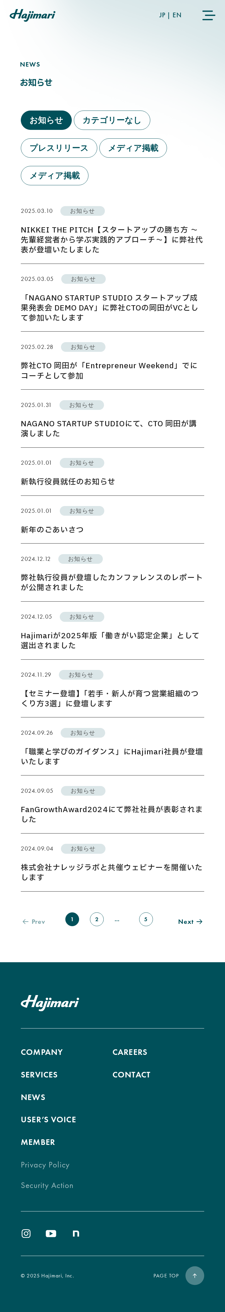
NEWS (33, 1097)
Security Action (47, 1185)
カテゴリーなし (112, 120)
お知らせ (46, 120)
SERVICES (39, 1075)
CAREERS (129, 1052)
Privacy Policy (45, 1165)
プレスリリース (59, 148)
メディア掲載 (133, 148)
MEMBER (38, 1142)
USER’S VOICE (48, 1119)
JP (162, 15)
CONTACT (131, 1075)
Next (186, 921)
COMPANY (42, 1052)
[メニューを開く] (208, 15)
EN (177, 15)
